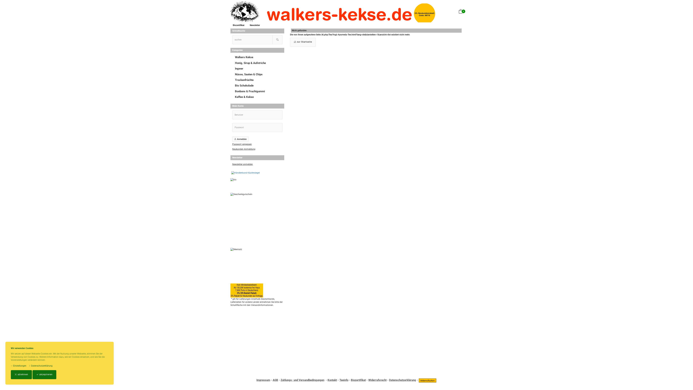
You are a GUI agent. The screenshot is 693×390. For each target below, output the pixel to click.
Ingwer (239, 68)
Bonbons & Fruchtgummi (250, 91)
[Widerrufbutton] (428, 380)
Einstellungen (19, 366)
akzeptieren (46, 374)
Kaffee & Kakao (244, 97)
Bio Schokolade (244, 85)
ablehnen (22, 374)
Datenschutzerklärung (41, 366)
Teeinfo (343, 380)
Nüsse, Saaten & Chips (249, 74)
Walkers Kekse (244, 57)
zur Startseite (304, 42)
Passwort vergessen (242, 144)
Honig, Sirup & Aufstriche (250, 63)
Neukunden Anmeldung (243, 149)
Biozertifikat (238, 25)
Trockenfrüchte (244, 80)
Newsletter (255, 25)
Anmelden (241, 139)
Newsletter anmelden (242, 164)
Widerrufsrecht (377, 380)
